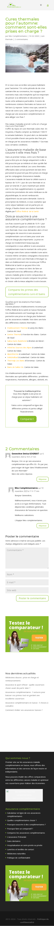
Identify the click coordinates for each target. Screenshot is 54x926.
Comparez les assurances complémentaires (26, 833)
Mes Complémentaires (18, 36)
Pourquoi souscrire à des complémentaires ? (26, 824)
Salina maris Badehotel (17, 341)
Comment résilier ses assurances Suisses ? (24, 710)
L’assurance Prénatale (16, 837)
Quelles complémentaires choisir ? (22, 820)
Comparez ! (27, 419)
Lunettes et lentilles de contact (20, 849)
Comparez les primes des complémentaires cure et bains (26, 292)
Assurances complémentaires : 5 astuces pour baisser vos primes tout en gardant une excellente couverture (25, 695)
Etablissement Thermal (17, 328)
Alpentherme (12, 354)
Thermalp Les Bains (15, 360)
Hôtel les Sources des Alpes (19, 347)
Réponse (42, 479)
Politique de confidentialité (18, 857)
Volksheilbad (12, 357)
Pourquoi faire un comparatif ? (20, 828)
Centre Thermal (14, 334)
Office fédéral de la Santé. (27, 211)
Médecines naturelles (16, 853)
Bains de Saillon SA (15, 367)
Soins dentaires (13, 841)
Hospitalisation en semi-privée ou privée (24, 845)
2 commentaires (21, 39)
